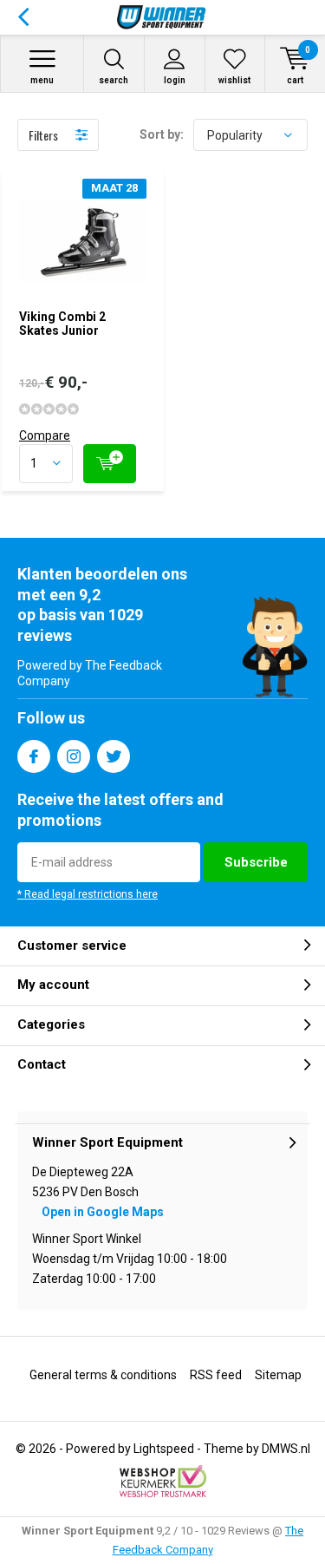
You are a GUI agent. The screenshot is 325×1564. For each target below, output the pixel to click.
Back (23, 17)
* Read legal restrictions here (87, 894)
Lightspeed (163, 1449)
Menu (42, 80)
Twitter (113, 756)
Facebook (33, 756)
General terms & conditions (103, 1375)
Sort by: (162, 134)
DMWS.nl (286, 1449)
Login (174, 80)
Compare (44, 435)
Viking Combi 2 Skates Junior (62, 323)
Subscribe (256, 862)
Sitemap (278, 1375)
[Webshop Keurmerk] (163, 1481)
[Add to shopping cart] (109, 463)
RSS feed (216, 1375)
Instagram (73, 756)
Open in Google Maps (103, 1212)
